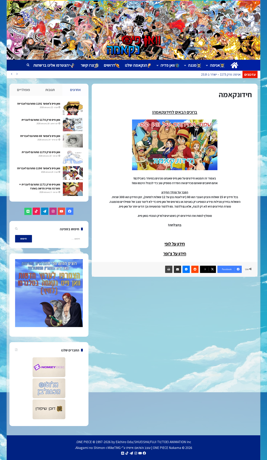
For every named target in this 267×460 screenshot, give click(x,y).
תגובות (50, 89)
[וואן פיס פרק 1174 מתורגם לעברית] (73, 124)
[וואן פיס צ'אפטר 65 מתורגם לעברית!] (73, 140)
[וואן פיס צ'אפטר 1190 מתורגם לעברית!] (73, 173)
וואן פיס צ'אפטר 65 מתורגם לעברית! (40, 136)
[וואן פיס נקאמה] (133, 30)
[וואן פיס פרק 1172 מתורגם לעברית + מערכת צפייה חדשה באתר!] (73, 189)
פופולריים (23, 89)
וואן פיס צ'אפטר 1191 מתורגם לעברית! (38, 103)
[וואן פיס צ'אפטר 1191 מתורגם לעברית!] (73, 108)
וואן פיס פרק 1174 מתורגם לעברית (40, 119)
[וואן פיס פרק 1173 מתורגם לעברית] (73, 157)
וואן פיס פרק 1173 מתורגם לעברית (41, 152)
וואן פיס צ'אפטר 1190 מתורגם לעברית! (38, 168)
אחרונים (75, 89)
